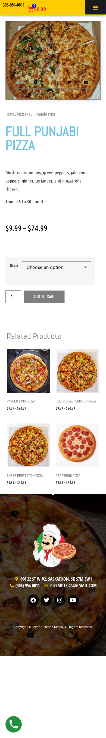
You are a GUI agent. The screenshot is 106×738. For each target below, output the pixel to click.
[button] (95, 7)
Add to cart (44, 296)
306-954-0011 (13, 5)
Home (9, 113)
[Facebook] (33, 600)
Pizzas (21, 113)
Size (14, 265)
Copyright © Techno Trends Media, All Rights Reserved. (53, 627)
